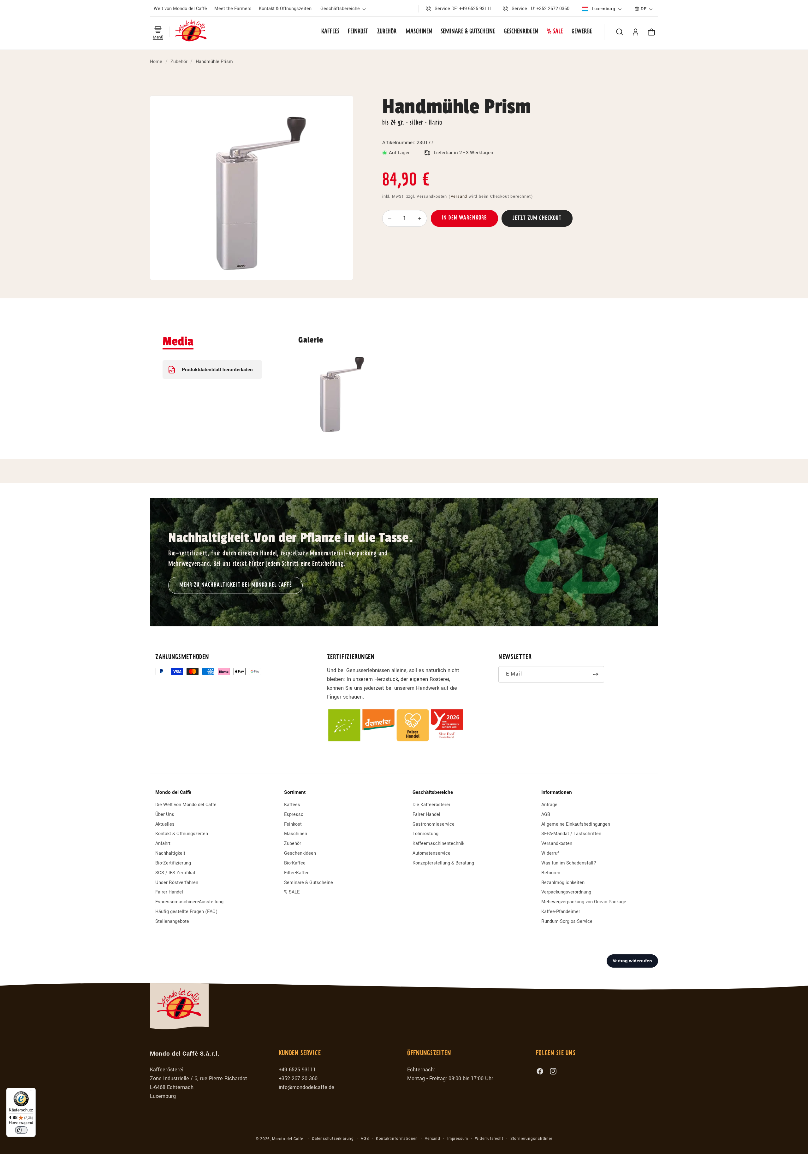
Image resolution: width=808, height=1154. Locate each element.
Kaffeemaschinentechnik (438, 843)
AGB (545, 814)
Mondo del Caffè (287, 1139)
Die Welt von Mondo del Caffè (186, 805)
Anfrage (549, 805)
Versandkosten (556, 843)
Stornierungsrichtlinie (531, 1138)
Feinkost (293, 824)
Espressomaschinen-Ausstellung (189, 902)
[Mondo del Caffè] (191, 32)
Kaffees (292, 805)
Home (156, 61)
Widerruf (550, 853)
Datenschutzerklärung (333, 1138)
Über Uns (164, 814)
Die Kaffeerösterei (431, 805)
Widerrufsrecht (489, 1138)
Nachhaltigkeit (170, 853)
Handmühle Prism (214, 61)
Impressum (457, 1138)
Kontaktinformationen (397, 1138)
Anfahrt (162, 843)
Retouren (550, 873)
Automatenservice (431, 853)
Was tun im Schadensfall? (568, 863)
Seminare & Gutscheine (308, 882)
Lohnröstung (425, 833)
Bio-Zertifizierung (173, 863)
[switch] (21, 1130)
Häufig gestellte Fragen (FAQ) (186, 911)
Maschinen (295, 833)
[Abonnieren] (596, 674)
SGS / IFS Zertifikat (175, 873)
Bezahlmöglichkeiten (563, 882)
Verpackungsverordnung (566, 892)
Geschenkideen (300, 853)
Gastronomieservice (433, 824)
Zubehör (178, 61)
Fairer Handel (169, 892)
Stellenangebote (172, 921)
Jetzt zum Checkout (537, 218)
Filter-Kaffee (297, 873)
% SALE (292, 892)
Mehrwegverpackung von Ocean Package (583, 902)
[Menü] (32, 1091)
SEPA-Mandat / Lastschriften (571, 833)
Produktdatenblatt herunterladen (217, 369)
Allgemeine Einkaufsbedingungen (575, 824)
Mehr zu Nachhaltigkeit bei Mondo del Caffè (235, 585)
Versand (459, 196)
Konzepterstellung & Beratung (443, 863)
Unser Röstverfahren (176, 882)
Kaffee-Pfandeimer (560, 911)
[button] (344, 9)
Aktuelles (165, 824)
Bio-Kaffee (295, 863)
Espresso (293, 814)
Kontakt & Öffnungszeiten (181, 833)
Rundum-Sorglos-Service (566, 921)
